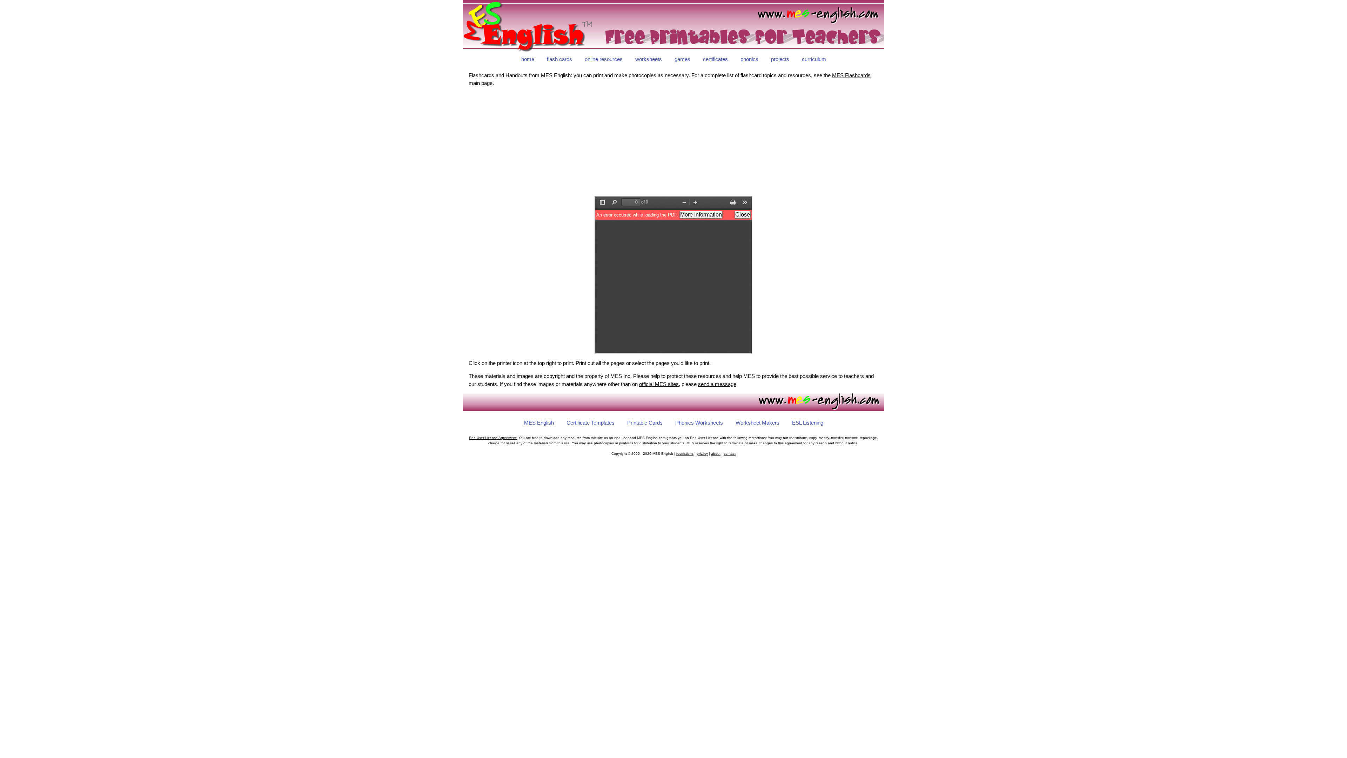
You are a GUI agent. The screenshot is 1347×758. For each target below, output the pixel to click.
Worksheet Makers (757, 423)
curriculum (814, 59)
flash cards (559, 59)
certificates (715, 59)
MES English (539, 423)
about (716, 454)
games (682, 59)
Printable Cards (645, 423)
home (527, 59)
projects (780, 59)
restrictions (684, 454)
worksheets (648, 59)
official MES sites (659, 384)
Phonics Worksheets (699, 423)
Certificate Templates (591, 423)
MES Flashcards (851, 75)
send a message (717, 384)
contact (730, 454)
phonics (749, 59)
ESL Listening (807, 423)
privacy (702, 454)
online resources (604, 59)
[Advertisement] (673, 142)
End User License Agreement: (493, 438)
